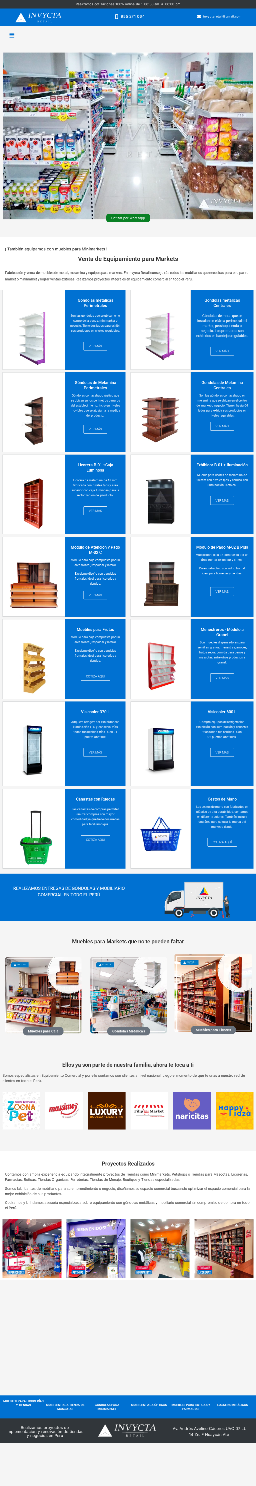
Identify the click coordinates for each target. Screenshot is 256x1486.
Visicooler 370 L (95, 711)
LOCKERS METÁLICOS (232, 1405)
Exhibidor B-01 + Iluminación (222, 465)
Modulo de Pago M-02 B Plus (222, 547)
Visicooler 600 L (222, 711)
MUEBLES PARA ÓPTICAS (149, 1405)
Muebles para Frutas (95, 629)
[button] (12, 35)
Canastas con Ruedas (95, 799)
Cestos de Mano (222, 799)
